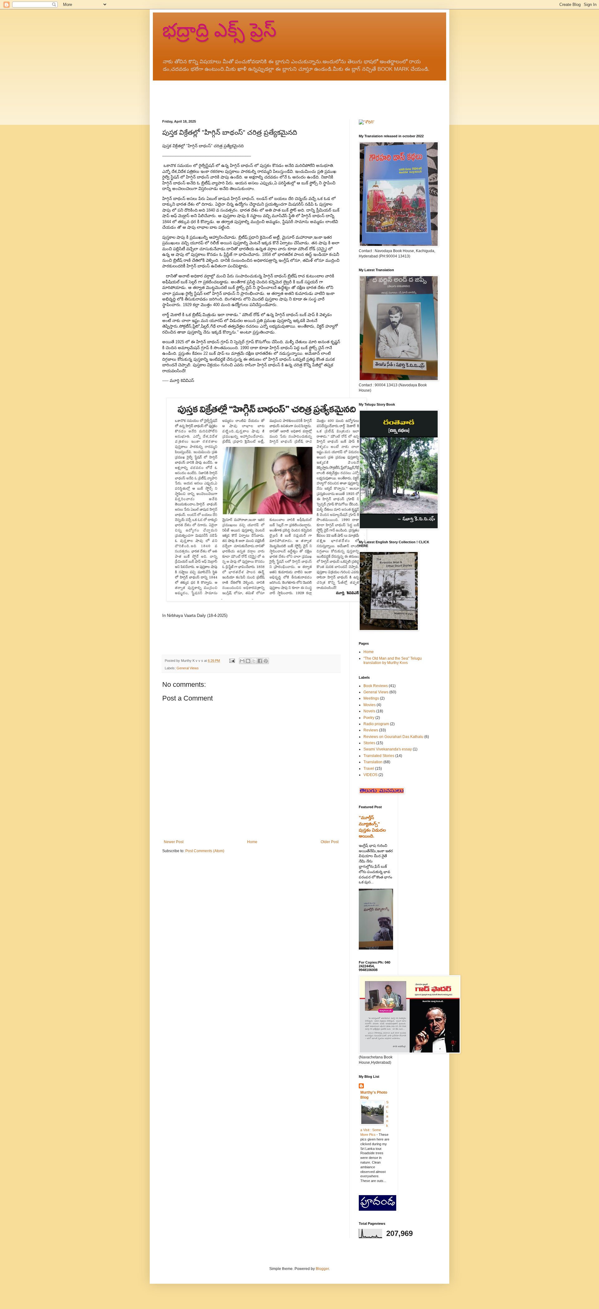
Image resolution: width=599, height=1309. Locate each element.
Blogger (322, 1269)
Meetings (371, 698)
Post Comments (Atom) (204, 851)
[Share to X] (254, 661)
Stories (369, 743)
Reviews (370, 730)
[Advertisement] (275, 95)
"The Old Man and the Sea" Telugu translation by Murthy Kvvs (392, 660)
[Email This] (242, 661)
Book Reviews (375, 686)
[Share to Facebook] (260, 661)
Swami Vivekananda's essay (387, 749)
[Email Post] (232, 660)
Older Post (329, 842)
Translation (372, 762)
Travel (368, 768)
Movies (369, 705)
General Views (188, 668)
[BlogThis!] (248, 661)
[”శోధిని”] (366, 122)
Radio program (376, 724)
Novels (369, 711)
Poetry (368, 718)
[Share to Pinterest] (266, 661)
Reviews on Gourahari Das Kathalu (393, 737)
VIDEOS (370, 775)
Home (252, 842)
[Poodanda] (377, 1209)
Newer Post (173, 842)
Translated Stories (378, 756)
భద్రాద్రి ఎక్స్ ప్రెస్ (219, 30)
